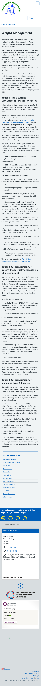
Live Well (6, 491)
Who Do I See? (7, 497)
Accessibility (35, 671)
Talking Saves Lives (9, 494)
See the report (9, 622)
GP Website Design (28, 678)
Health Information (9, 24)
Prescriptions (7, 475)
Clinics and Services (9, 484)
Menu (31, 18)
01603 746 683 (12, 551)
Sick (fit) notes (7, 478)
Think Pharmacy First (9, 481)
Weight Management (10, 459)
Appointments (7, 469)
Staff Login (36, 676)
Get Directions (12, 547)
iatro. (37, 678)
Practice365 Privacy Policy (31, 673)
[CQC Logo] (9, 606)
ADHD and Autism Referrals (11, 462)
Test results (6, 472)
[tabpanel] (20, 531)
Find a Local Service (9, 487)
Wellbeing (6, 466)
